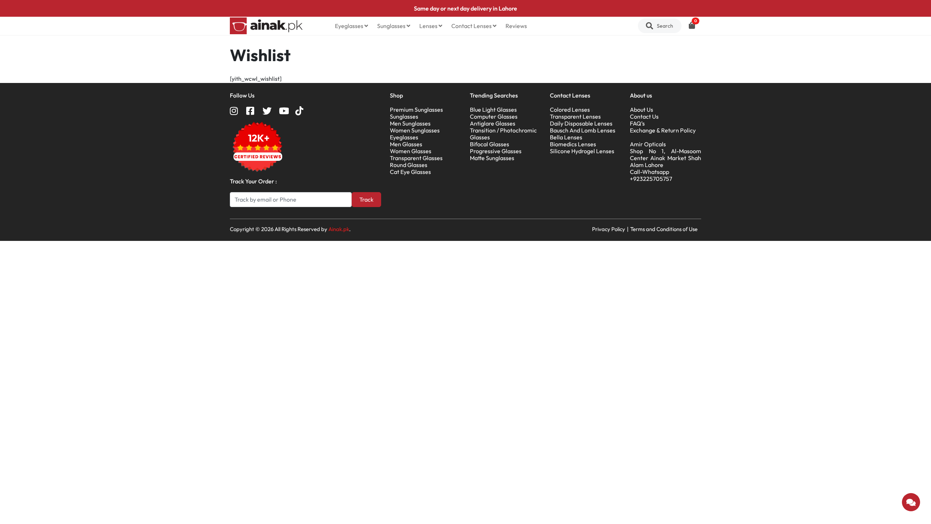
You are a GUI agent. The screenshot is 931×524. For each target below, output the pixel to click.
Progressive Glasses (496, 151)
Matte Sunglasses (492, 158)
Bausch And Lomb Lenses (582, 130)
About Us (641, 109)
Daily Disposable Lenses (581, 123)
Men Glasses (406, 144)
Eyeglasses (349, 25)
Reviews (516, 25)
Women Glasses (410, 151)
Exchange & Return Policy (663, 130)
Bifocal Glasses (489, 144)
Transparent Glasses (416, 158)
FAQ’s (637, 123)
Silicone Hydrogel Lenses (582, 151)
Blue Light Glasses (493, 109)
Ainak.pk (338, 229)
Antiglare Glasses (492, 123)
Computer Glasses (494, 116)
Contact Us (644, 116)
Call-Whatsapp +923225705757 (651, 175)
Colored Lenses (570, 109)
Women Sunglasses (415, 130)
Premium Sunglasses (416, 109)
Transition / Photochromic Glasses (503, 134)
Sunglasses (392, 25)
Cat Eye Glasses (410, 171)
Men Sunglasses (410, 123)
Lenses (429, 25)
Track (366, 199)
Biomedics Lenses (573, 144)
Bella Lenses (566, 137)
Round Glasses (408, 164)
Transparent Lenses (575, 116)
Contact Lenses (472, 25)
